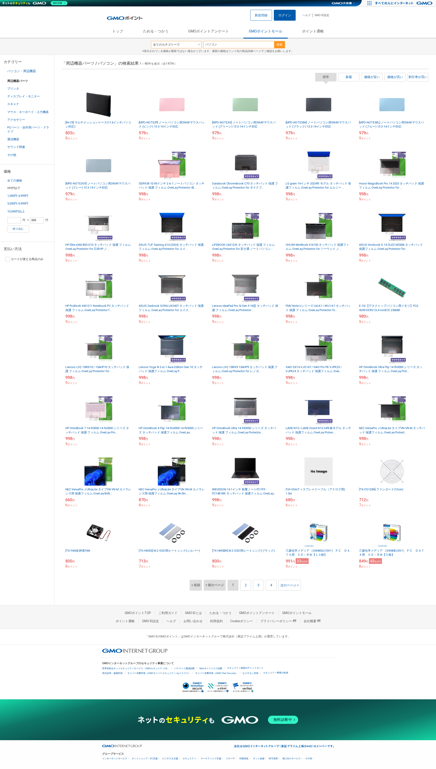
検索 (279, 44)
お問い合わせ (193, 621)
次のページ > (289, 585)
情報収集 (243, 758)
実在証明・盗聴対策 (112, 673)
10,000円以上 (16, 211)
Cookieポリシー (241, 621)
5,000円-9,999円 (17, 203)
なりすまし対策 (250, 673)
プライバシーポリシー (276, 621)
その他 (11, 155)
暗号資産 (273, 758)
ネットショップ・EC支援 (145, 758)
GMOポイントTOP (138, 613)
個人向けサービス (291, 758)
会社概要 (310, 621)
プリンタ (13, 88)
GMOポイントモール (265, 31)
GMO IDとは (193, 613)
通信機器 (13, 139)
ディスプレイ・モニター (23, 96)
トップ (117, 31)
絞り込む (18, 228)
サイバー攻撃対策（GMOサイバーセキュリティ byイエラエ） (159, 673)
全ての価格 (14, 180)
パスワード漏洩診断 (184, 668)
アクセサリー (16, 119)
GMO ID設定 (322, 15)
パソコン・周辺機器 (21, 71)
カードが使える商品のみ (27, 259)
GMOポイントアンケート (208, 31)
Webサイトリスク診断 (210, 668)
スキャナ (13, 104)
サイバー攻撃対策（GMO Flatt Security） (216, 673)
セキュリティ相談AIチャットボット (245, 668)
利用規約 (216, 621)
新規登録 (261, 15)
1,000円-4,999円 (17, 195)
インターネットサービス (114, 758)
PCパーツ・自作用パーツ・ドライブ (28, 129)
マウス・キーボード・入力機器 (28, 112)
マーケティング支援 (211, 758)
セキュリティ (189, 758)
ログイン (284, 15)
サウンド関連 (16, 147)
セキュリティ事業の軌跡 (275, 672)
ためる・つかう (155, 31)
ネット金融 (258, 758)
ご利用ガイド (168, 613)
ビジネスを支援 (170, 758)
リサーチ (230, 758)
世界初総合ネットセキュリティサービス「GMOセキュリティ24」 (135, 668)
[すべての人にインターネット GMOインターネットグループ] (404, 3)
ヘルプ (306, 15)
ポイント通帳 (313, 31)
